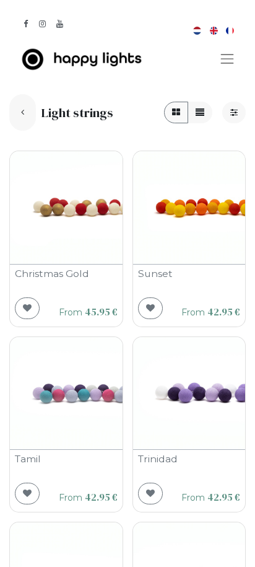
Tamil (28, 459)
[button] (27, 308)
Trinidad (158, 459)
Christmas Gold (52, 273)
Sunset (155, 273)
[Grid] (176, 112)
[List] (200, 112)
